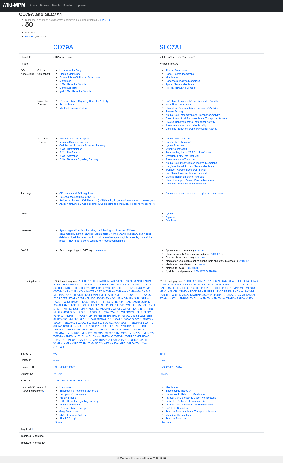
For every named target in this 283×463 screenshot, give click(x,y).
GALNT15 (117, 298)
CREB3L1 (207, 284)
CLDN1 (130, 288)
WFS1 (107, 343)
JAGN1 (136, 302)
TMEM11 (103, 329)
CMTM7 (57, 291)
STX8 (110, 326)
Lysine (169, 213)
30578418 (211, 271)
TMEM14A (196, 298)
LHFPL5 (94, 305)
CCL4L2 (254, 281)
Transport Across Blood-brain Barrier (186, 169)
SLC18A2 (195, 295)
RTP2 (121, 315)
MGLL (76, 308)
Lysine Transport (175, 145)
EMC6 (87, 295)
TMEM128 (115, 329)
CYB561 (110, 291)
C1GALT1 (147, 284)
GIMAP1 (128, 298)
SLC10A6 (184, 295)
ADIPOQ (95, 281)
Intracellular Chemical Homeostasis (185, 401)
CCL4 (246, 281)
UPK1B (143, 340)
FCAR (56, 298)
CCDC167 (83, 288)
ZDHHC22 (58, 347)
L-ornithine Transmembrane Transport (186, 173)
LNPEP (104, 305)
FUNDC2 (91, 298)
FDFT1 (65, 298)
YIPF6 (131, 343)
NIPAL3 (57, 312)
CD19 (92, 288)
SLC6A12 (148, 322)
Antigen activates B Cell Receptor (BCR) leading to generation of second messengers (107, 200)
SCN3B (164, 295)
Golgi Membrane (68, 411)
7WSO (64, 380)
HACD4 (57, 302)
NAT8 (136, 308)
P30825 (164, 373)
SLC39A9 (81, 322)
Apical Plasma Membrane (180, 84)
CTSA (92, 291)
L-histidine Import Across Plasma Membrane (190, 180)
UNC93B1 (133, 340)
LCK (73, 305)
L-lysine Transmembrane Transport (185, 176)
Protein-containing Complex (181, 87)
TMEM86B (108, 336)
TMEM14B (59, 333)
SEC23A (173, 295)
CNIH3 (74, 291)
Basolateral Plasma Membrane (183, 81)
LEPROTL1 (83, 305)
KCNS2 (57, 305)
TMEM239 (148, 333)
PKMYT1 (131, 312)
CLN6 (137, 288)
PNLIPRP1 (70, 315)
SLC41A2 (103, 322)
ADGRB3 (189, 281)
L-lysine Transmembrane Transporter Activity (190, 121)
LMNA (235, 288)
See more (60, 422)
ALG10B (124, 281)
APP (206, 281)
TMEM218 (109, 333)
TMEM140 (127, 329)
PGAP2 (113, 312)
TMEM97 (119, 336)
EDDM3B (77, 295)
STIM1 (175, 298)
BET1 (93, 284)
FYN (108, 298)
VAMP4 (67, 343)
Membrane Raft (68, 87)
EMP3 (102, 295)
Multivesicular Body (70, 70)
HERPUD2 (202, 288)
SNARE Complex (69, 418)
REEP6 (107, 315)
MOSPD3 (94, 308)
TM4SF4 (70, 329)
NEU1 (143, 308)
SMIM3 (77, 326)
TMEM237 (219, 298)
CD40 (163, 284)
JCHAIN (145, 302)
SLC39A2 (69, 322)
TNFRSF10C (142, 336)
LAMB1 (66, 305)
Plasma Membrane (69, 74)
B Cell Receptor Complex (73, 84)
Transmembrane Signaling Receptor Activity (83, 101)
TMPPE (129, 336)
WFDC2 (99, 343)
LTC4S (121, 305)
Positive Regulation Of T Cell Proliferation (189, 152)
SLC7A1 (171, 46)
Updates (81, 5)
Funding (68, 5)
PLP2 (139, 312)
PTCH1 (89, 315)
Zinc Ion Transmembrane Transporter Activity (191, 411)
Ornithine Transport (176, 149)
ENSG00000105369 (64, 367)
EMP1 (94, 295)
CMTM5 (145, 288)
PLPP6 (147, 312)
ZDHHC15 (141, 343)
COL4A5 (84, 291)
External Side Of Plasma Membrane (79, 77)
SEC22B (141, 315)
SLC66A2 (136, 322)
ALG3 (133, 281)
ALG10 (115, 281)
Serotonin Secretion (177, 408)
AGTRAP (105, 281)
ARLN (64, 284)
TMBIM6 (80, 329)
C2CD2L (58, 288)
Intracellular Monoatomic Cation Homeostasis (191, 397)
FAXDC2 (147, 295)
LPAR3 (112, 305)
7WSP (71, 380)
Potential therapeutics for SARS (77, 197)
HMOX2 (84, 302)
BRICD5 (114, 284)
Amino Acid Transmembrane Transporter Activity (193, 115)
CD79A (63, 46)
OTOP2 (96, 312)
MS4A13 (105, 308)
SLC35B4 (148, 319)
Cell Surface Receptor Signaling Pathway (82, 145)
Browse (44, 5)
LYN (127, 305)
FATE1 (138, 295)
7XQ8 (79, 380)
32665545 (99, 250)
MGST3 (250, 288)
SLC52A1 (240, 295)
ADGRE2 (84, 281)
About (33, 5)
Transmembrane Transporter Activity (186, 125)
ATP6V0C (73, 284)
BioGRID (29, 36)
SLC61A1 (125, 322)
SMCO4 (67, 326)
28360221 (216, 254)
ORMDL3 (184, 291)
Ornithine (171, 220)
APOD (140, 281)
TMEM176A (72, 333)
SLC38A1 (58, 322)
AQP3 (56, 284)
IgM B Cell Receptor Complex (76, 91)
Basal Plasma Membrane (180, 74)
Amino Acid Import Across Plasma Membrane (191, 162)
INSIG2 (118, 302)
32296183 (105, 19)
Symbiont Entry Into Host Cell (182, 156)
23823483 (192, 267)
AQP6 (213, 281)
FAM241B (119, 295)
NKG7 (66, 312)
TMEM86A (95, 336)
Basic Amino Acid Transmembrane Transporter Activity (196, 118)
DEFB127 (58, 295)
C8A (231, 281)
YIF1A (115, 343)
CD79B (106, 288)
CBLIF (238, 281)
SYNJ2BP (125, 326)
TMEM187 (86, 333)
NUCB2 (174, 291)
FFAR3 (73, 298)
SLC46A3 (114, 322)
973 (55, 353)
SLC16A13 (103, 319)
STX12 (95, 326)
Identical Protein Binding (73, 108)
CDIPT (121, 288)
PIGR (122, 312)
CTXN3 (101, 291)
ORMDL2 (86, 312)
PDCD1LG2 (196, 291)
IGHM (110, 302)
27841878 (200, 257)
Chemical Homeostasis (179, 415)
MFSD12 (58, 308)
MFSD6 (68, 308)
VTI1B (90, 343)
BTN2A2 (124, 284)
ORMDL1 (75, 312)
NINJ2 (150, 308)
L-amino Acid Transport (178, 142)
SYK (116, 326)
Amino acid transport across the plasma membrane (194, 193)
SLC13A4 (67, 319)
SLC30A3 (126, 319)
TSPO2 (103, 340)
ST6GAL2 (165, 298)
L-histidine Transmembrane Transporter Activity (192, 108)
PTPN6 (98, 315)
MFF (153, 305)
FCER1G (247, 284)
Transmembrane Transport (180, 159)
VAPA (75, 343)
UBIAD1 (122, 340)
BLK (99, 284)
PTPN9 (228, 291)
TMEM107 (91, 329)
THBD (142, 326)
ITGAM (127, 302)
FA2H (110, 295)
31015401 (244, 261)
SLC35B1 (137, 319)
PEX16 (105, 312)
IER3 (103, 302)
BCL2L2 (84, 284)
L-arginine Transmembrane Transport (186, 183)
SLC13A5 (79, 319)
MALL (134, 305)
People (56, 5)
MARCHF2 (144, 305)
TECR (134, 326)
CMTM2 (197, 284)
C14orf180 (135, 284)
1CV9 (56, 380)
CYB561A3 (122, 291)
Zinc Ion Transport (176, 418)
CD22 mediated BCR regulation (76, 193)
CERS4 (187, 284)
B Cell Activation (68, 156)
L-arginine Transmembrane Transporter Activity (191, 128)
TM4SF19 (58, 329)
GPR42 (145, 298)
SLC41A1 (92, 322)
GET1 (174, 288)
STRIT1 (86, 326)
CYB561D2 (135, 291)
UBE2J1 (112, 340)
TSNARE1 (82, 340)
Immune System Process (73, 142)
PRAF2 (81, 315)
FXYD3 (101, 298)
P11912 (57, 373)
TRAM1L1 (58, 340)
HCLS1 (66, 302)
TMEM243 (59, 336)
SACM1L (130, 315)
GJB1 (137, 298)
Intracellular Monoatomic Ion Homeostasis (189, 404)
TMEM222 (121, 333)
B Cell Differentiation (70, 149)
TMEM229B (134, 333)
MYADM (115, 308)
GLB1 (182, 288)
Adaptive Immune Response (75, 138)
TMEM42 (83, 336)
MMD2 (84, 308)
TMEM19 (97, 333)
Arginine (170, 217)
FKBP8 (82, 298)
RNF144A (238, 291)
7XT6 (86, 380)
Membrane (65, 81)
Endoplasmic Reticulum (72, 394)
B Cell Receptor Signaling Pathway (78, 159)
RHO (114, 315)
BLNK (105, 284)
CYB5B (146, 291)
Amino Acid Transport (178, 138)
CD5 (98, 288)
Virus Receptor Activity (179, 104)
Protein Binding (67, 104)
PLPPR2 (58, 315)
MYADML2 (126, 308)
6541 (162, 353)
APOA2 (199, 281)
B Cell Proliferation (69, 152)
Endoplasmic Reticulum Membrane (78, 390)
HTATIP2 (95, 302)
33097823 (200, 250)
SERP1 (151, 315)
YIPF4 (123, 343)
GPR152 (190, 288)
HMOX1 (75, 302)
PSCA (219, 291)
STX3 (103, 326)
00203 (56, 360)
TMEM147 (139, 329)
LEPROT (213, 288)
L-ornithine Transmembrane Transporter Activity (192, 101)
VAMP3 (57, 343)
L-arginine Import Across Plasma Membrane (190, 166)
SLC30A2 (115, 319)
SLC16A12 (90, 319)
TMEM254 (71, 336)
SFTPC (57, 319)
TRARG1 (70, 340)
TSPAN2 (93, 340)
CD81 (114, 288)
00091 (163, 360)
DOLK (68, 295)
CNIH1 (66, 291)
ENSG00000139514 (171, 367)
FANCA (129, 295)
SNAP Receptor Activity (72, 415)
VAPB (82, 343)
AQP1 (147, 281)
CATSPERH (70, 288)
